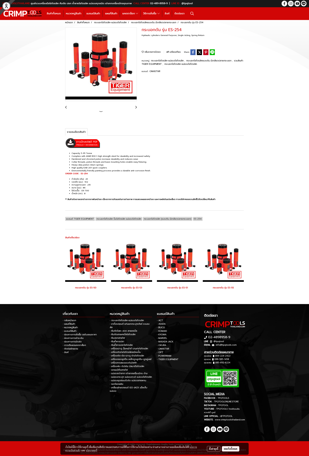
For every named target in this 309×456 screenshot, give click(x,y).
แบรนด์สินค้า (93, 13)
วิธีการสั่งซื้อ (150, 13)
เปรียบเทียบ (175, 52)
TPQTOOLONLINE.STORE (226, 401)
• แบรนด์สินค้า (69, 331)
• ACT (160, 320)
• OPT (160, 352)
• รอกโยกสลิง (116, 384)
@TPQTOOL (226, 416)
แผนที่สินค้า (111, 13)
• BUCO (161, 327)
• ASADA (161, 324)
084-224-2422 (222, 355)
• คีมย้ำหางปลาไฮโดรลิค (121, 345)
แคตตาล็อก (129, 13)
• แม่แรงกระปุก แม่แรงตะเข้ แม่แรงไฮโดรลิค (131, 377)
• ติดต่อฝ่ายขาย (70, 348)
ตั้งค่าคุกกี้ (213, 448)
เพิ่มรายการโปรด (152, 52)
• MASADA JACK (165, 341)
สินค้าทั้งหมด (54, 13)
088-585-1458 (221, 359)
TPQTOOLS (223, 398)
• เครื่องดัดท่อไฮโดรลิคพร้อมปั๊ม (125, 352)
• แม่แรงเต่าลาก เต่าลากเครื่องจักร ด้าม (129, 373)
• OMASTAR (163, 348)
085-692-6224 (222, 362)
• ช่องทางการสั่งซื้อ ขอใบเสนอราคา (80, 334)
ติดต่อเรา (179, 13)
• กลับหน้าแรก (69, 320)
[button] (192, 13)
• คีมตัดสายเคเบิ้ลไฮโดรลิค (123, 334)
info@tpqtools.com (226, 345)
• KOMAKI (162, 331)
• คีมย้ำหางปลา (117, 341)
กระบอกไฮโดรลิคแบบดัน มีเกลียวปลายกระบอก (209, 60)
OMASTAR (155, 71)
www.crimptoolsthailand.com (230, 419)
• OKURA (161, 345)
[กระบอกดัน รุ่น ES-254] (101, 64)
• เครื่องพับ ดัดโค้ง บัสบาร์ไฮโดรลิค (127, 366)
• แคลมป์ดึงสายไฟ (119, 370)
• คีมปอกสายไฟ (117, 338)
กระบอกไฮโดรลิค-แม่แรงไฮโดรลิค (167, 60)
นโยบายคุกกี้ (91, 450)
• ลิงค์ (66, 352)
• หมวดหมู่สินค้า (70, 327)
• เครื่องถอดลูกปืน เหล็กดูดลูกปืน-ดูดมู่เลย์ (130, 359)
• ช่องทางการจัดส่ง (72, 341)
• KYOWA (161, 334)
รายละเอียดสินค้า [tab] (76, 132)
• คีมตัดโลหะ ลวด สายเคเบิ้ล (123, 331)
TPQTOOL (223, 405)
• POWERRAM (164, 356)
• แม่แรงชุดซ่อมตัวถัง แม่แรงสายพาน (128, 380)
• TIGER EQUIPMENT (167, 359)
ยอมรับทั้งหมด (230, 448)
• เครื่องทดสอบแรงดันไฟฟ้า (123, 362)
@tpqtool (219, 341)
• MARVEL (162, 338)
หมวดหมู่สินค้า (73, 13)
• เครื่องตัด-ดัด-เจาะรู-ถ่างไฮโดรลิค (127, 355)
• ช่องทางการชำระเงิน (73, 338)
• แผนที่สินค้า (69, 324)
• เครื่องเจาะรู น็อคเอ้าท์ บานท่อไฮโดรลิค (129, 348)
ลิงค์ (167, 13)
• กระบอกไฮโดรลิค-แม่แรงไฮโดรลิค (127, 320)
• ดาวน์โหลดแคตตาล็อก (74, 345)
